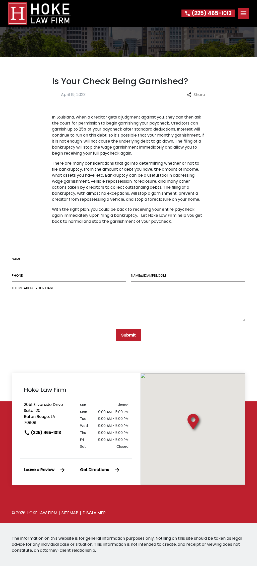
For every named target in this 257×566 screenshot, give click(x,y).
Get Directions (94, 470)
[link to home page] (39, 13)
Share (199, 94)
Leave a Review (39, 470)
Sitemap (69, 513)
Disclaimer (94, 513)
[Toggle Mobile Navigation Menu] (243, 13)
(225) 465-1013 (45, 432)
